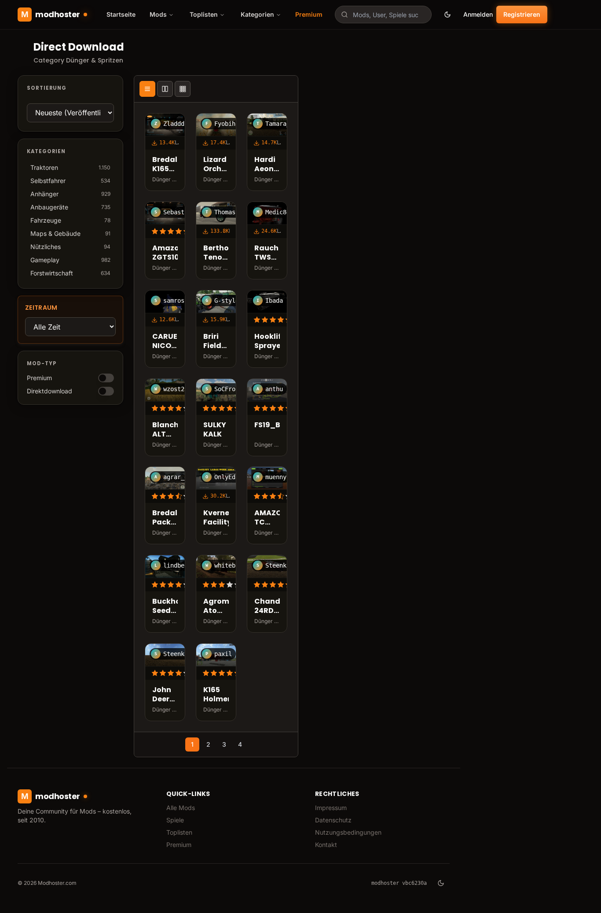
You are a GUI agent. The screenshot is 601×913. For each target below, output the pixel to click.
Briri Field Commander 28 (216, 341)
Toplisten (179, 832)
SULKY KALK (214, 430)
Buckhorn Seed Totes (165, 607)
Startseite (121, 14)
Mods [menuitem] (158, 14)
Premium (308, 14)
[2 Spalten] (165, 89)
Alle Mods (180, 807)
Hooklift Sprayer (267, 341)
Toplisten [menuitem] (204, 14)
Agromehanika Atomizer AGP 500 (216, 607)
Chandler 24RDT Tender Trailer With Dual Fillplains (267, 607)
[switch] (106, 378)
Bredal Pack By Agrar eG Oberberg (165, 518)
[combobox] (383, 14)
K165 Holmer (216, 695)
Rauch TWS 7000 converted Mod (267, 253)
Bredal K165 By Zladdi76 (165, 164)
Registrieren (521, 14)
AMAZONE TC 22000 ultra (267, 518)
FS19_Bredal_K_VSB (267, 425)
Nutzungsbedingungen (348, 832)
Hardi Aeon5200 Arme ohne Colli (267, 164)
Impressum (331, 807)
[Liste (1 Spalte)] (147, 89)
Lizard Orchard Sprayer (216, 164)
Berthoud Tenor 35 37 (216, 253)
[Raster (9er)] (183, 89)
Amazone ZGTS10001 (165, 253)
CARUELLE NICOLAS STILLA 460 (165, 341)
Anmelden (478, 14)
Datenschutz (333, 820)
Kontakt (326, 844)
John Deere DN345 (164, 695)
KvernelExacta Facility (216, 518)
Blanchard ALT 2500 (165, 430)
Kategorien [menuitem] (257, 14)
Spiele (175, 820)
